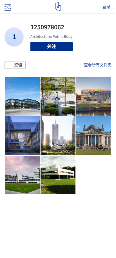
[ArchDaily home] (58, 6)
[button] (15, 65)
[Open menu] (7, 7)
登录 (106, 7)
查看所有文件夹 (97, 65)
